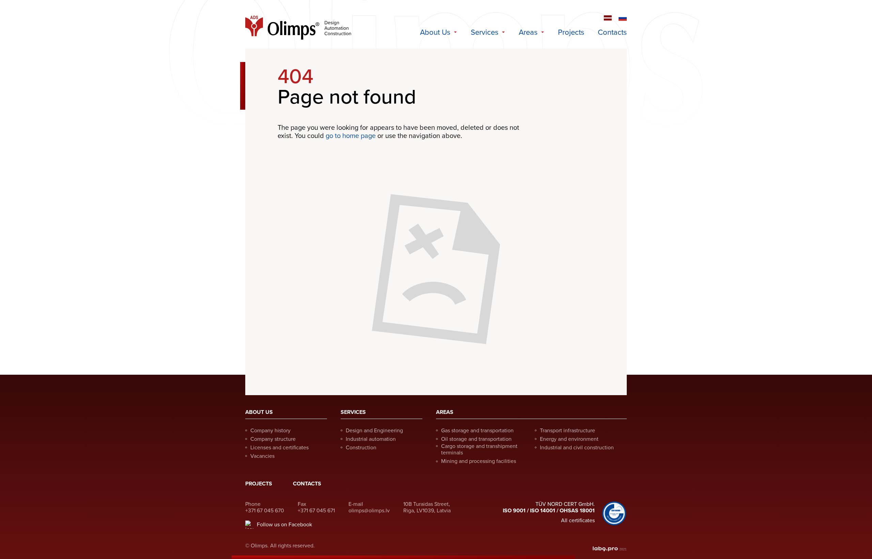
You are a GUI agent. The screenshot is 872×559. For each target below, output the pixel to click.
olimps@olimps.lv (369, 510)
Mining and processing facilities (478, 461)
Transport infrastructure (567, 430)
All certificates (578, 520)
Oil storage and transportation (476, 439)
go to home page (351, 135)
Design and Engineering (374, 430)
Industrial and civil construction (577, 447)
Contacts (612, 32)
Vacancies (262, 456)
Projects (571, 32)
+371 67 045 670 (264, 510)
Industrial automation (371, 439)
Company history (270, 430)
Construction (361, 447)
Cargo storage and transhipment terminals (479, 449)
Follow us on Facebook (284, 524)
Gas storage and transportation (477, 430)
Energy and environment (569, 439)
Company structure (273, 439)
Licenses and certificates (279, 447)
